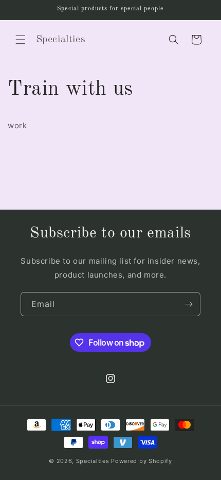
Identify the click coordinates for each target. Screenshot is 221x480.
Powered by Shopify (141, 461)
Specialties (93, 461)
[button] (20, 39)
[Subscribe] (188, 304)
